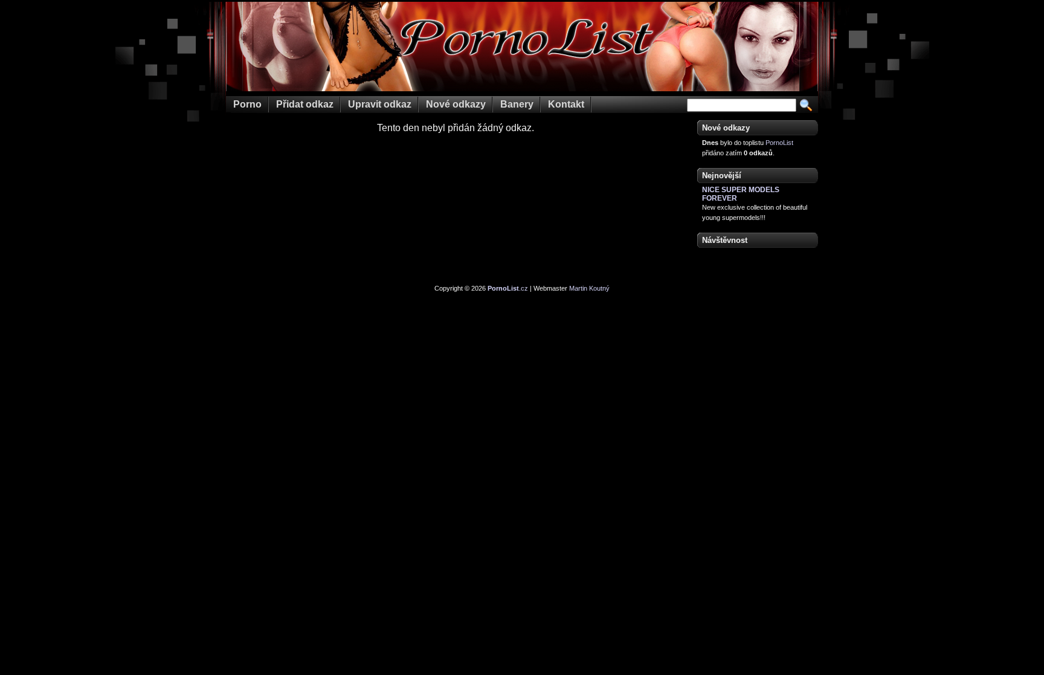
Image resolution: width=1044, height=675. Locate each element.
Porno (247, 104)
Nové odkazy (456, 104)
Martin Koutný (589, 288)
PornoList (779, 142)
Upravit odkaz (379, 104)
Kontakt (566, 104)
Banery (516, 104)
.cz (508, 288)
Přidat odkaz (305, 104)
